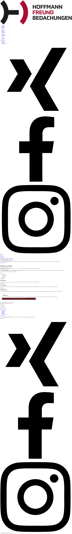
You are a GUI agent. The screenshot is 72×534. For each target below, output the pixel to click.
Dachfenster (3, 27)
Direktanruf (3, 41)
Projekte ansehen (2, 318)
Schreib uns (3, 42)
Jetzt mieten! (3, 35)
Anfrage (3, 31)
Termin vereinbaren (4, 43)
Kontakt (3, 28)
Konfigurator (3, 36)
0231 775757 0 (4, 307)
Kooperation (3, 38)
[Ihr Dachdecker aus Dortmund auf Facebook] (37, 183)
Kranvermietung (4, 32)
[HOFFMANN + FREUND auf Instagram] (37, 253)
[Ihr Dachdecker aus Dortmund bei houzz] (2, 315)
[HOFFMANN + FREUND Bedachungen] (36, 24)
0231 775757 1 (4, 308)
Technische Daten (4, 34)
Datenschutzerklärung (4, 314)
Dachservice (3, 26)
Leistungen (3, 30)
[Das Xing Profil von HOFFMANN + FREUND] (36, 389)
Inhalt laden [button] (4, 299)
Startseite (3, 25)
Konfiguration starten (2, 262)
